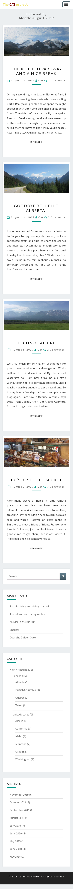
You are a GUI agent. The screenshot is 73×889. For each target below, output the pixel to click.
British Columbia (25, 690)
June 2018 (16, 849)
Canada (17, 676)
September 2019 (20, 810)
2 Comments (56, 349)
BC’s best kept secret (36, 479)
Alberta (20, 682)
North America (19, 669)
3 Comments (57, 217)
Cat (40, 80)
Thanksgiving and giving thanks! (29, 606)
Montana (20, 744)
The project (15, 4)
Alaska (19, 720)
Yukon (18, 705)
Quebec (19, 697)
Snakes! (14, 629)
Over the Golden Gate (23, 637)
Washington (22, 759)
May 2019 (15, 841)
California (21, 728)
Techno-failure (36, 342)
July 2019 (15, 825)
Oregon (20, 751)
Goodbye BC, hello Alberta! (36, 208)
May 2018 (15, 856)
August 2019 (17, 818)
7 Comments (57, 80)
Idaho (18, 736)
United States (21, 714)
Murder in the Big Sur (22, 622)
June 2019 (16, 833)
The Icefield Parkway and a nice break (36, 71)
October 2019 (18, 802)
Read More (37, 142)
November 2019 (19, 794)
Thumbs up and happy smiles (27, 614)
